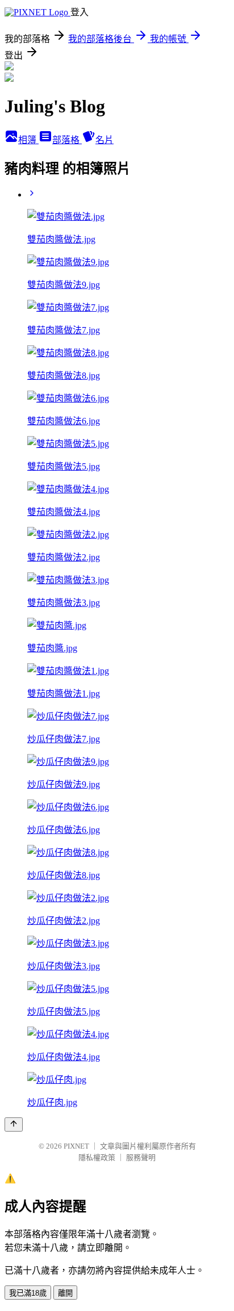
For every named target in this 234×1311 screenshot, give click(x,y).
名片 (104, 140)
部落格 (67, 140)
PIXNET (76, 1146)
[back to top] (14, 1124)
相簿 (28, 140)
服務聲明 (141, 1157)
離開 (65, 1293)
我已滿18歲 (28, 1293)
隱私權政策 (96, 1157)
